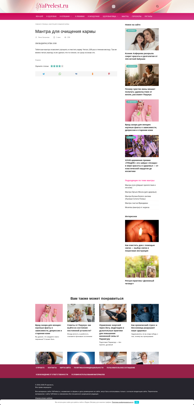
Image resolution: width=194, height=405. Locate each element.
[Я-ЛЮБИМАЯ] (142, 84)
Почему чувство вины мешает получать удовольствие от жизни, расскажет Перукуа (140, 92)
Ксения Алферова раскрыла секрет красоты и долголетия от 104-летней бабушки (141, 56)
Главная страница (41, 24)
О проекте (40, 368)
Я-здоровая (51, 16)
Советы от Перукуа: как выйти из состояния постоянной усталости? (79, 328)
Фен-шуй (39, 16)
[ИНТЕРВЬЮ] (142, 49)
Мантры (125, 16)
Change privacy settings (43, 398)
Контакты (52, 368)
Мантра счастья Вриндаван (136, 203)
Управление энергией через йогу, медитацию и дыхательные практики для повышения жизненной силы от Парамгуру (111, 332)
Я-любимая (79, 16)
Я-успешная (64, 16)
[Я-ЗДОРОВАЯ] (142, 120)
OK (137, 402)
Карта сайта (65, 368)
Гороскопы (136, 16)
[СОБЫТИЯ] (142, 156)
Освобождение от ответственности (52, 374)
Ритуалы (148, 16)
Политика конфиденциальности (88, 368)
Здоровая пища (109, 16)
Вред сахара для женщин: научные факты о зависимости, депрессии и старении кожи (141, 127)
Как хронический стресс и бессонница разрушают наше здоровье (144, 328)
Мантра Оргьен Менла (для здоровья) (141, 192)
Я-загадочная (93, 16)
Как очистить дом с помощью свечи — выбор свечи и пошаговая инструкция (140, 248)
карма (38, 60)
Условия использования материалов (88, 374)
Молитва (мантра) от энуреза (137, 207)
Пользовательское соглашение (121, 368)
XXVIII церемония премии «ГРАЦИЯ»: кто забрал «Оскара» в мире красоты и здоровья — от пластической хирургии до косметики (141, 166)
